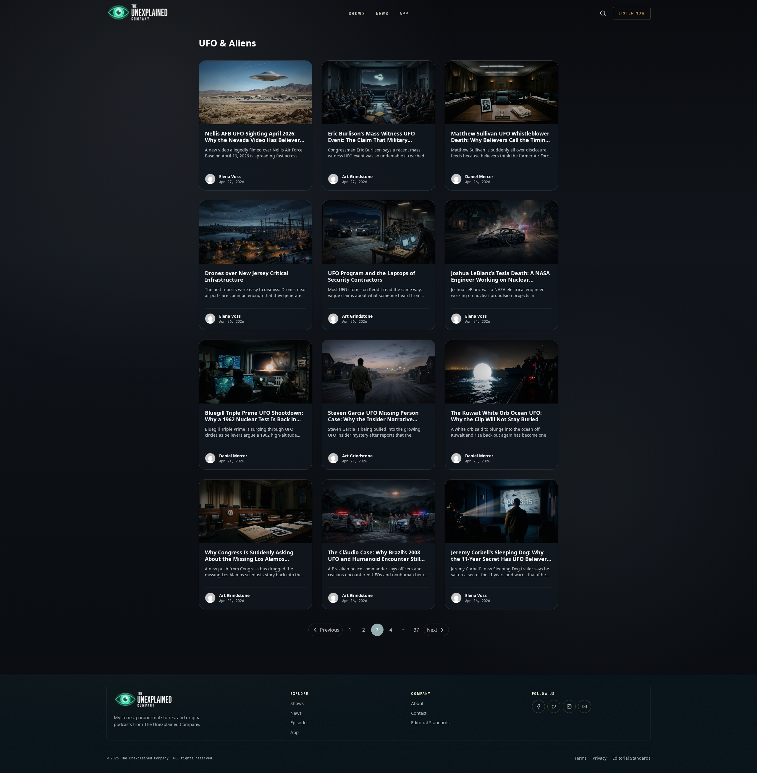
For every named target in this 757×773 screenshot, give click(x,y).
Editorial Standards (430, 722)
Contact (418, 713)
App (404, 13)
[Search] (602, 13)
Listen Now (632, 13)
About (417, 703)
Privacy (599, 758)
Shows (357, 13)
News (382, 13)
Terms (581, 758)
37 (416, 630)
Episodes (299, 722)
